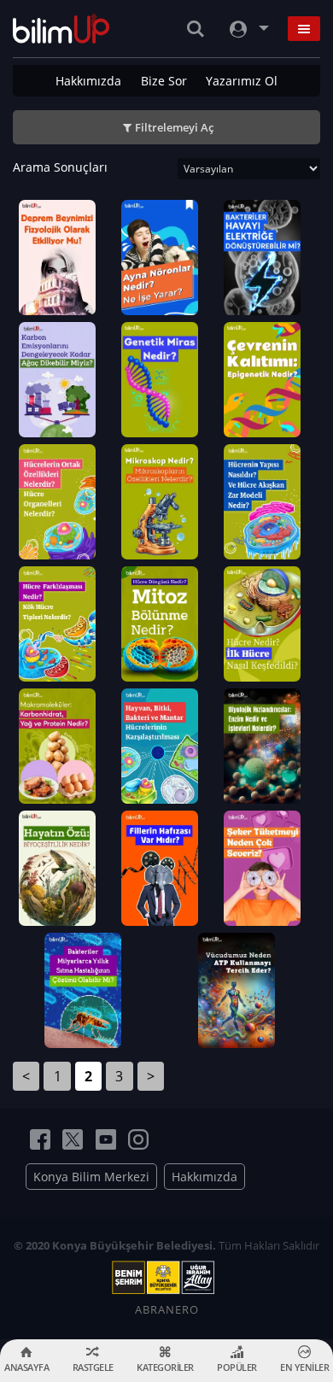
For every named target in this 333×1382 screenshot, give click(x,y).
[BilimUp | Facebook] (40, 1139)
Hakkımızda (88, 81)
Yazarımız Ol (242, 81)
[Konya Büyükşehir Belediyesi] (166, 1278)
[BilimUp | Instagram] (138, 1139)
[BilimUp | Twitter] (72, 1139)
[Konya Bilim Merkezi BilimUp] (61, 29)
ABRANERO (167, 1309)
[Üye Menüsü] (247, 28)
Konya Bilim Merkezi (91, 1176)
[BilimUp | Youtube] (105, 1139)
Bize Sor (164, 81)
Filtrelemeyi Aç (174, 127)
